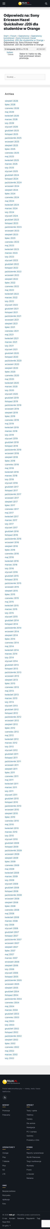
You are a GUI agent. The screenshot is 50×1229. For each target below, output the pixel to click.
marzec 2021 (11, 342)
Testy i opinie (32, 1111)
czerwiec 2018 (12, 464)
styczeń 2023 (11, 260)
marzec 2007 (11, 958)
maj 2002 (9, 1051)
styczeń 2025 (11, 171)
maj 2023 (9, 245)
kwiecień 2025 (12, 160)
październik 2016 (13, 539)
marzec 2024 (11, 208)
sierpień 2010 (11, 813)
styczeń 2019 (11, 438)
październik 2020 (13, 360)
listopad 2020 (11, 357)
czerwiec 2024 (12, 197)
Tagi (38, 1218)
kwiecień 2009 (12, 873)
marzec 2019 (11, 431)
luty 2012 (9, 746)
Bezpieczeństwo (8, 1191)
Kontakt (12, 1218)
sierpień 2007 (11, 947)
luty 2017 (9, 524)
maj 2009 (9, 869)
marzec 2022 (11, 297)
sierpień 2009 (11, 858)
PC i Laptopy (32, 1132)
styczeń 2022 (11, 305)
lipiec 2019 (10, 416)
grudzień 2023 (12, 219)
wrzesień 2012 (12, 720)
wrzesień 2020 (12, 364)
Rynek (30, 1147)
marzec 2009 (11, 876)
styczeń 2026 (11, 127)
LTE (3, 1174)
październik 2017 (13, 494)
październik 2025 (13, 138)
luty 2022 (9, 301)
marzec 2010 (11, 832)
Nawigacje (31, 1127)
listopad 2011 (11, 757)
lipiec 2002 (10, 1043)
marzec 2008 (11, 921)
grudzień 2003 (12, 1014)
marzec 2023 (11, 253)
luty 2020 (9, 390)
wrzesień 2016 (12, 542)
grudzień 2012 (12, 709)
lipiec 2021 (10, 327)
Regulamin (30, 1218)
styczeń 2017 (11, 527)
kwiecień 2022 (12, 294)
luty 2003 (9, 1025)
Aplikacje (6, 1199)
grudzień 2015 (12, 576)
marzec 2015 (11, 609)
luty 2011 (9, 791)
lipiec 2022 (10, 282)
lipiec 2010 (10, 817)
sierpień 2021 (11, 323)
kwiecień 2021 (12, 338)
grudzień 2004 (12, 991)
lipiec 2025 (10, 149)
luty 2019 (9, 435)
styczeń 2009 (11, 884)
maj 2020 (9, 379)
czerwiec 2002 (12, 1047)
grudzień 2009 (12, 843)
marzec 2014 (11, 654)
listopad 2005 (11, 976)
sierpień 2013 (11, 680)
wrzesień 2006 (12, 962)
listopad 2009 (11, 846)
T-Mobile (5, 1161)
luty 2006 (9, 969)
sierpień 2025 (11, 145)
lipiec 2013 (10, 683)
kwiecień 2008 (12, 917)
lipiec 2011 (10, 772)
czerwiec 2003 (12, 1017)
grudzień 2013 (12, 665)
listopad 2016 (11, 535)
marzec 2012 (11, 743)
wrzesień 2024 (12, 186)
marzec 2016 (11, 564)
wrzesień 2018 (12, 453)
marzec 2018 (11, 475)
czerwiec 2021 (12, 331)
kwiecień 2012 (12, 739)
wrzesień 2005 (12, 984)
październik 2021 (13, 316)
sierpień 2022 (11, 279)
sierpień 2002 (11, 1039)
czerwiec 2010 (12, 821)
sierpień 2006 (11, 965)
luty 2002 (9, 1058)
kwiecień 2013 (12, 694)
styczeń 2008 (11, 928)
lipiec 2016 (10, 550)
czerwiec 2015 (12, 598)
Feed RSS (6, 1222)
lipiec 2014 (10, 639)
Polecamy (6, 1115)
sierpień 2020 (11, 368)
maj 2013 (9, 691)
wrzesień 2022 (12, 275)
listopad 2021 (11, 312)
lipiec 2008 (10, 906)
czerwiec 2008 (12, 910)
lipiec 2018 (10, 461)
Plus (4, 1166)
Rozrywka (6, 1195)
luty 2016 (9, 568)
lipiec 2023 (10, 238)
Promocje (6, 1111)
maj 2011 (9, 780)
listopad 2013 (11, 668)
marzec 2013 (11, 698)
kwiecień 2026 (12, 115)
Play (4, 1157)
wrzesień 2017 (12, 498)
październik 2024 (13, 182)
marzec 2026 (11, 119)
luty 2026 (9, 123)
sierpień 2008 (11, 902)
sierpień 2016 (11, 546)
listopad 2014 (11, 624)
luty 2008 (9, 924)
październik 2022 (13, 271)
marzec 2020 (11, 386)
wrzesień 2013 (12, 676)
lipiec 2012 (10, 728)
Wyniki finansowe (33, 1157)
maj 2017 (9, 513)
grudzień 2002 (12, 1028)
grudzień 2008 (12, 887)
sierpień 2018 (11, 457)
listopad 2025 (11, 134)
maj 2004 (9, 1006)
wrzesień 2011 (12, 765)
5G (3, 1170)
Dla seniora (31, 1123)
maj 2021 (9, 334)
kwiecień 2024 (12, 205)
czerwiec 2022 (12, 286)
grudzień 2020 (12, 353)
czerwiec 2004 (12, 1002)
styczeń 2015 (11, 616)
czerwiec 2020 (12, 375)
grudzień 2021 (12, 308)
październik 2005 (13, 980)
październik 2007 (13, 939)
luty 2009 (9, 880)
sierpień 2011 (11, 769)
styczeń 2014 (11, 661)
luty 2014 (9, 657)
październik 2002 (13, 1036)
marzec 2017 (11, 520)
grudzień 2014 (12, 620)
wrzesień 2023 (12, 230)
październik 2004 (13, 999)
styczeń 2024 (11, 216)
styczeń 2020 (11, 394)
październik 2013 (13, 672)
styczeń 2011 (11, 795)
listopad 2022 (11, 268)
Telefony (30, 1115)
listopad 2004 (11, 995)
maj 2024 (9, 201)
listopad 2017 (11, 490)
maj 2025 (9, 156)
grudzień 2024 (12, 175)
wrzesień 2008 (12, 898)
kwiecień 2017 (12, 516)
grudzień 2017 (12, 487)
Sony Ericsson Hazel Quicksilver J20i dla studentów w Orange (23, 39)
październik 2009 (13, 850)
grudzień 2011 (11, 754)
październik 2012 (13, 717)
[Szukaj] (46, 3)
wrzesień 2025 (12, 141)
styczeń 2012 (11, 750)
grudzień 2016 (12, 531)
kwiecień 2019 (12, 427)
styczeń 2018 (11, 483)
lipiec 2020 (10, 371)
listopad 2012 (11, 713)
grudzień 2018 (12, 442)
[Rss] (4, 1097)
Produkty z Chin (33, 1140)
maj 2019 (9, 423)
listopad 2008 (11, 891)
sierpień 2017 (11, 501)
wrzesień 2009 (12, 854)
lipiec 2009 (10, 861)
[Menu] (4, 3)
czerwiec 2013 (12, 687)
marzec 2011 (11, 787)
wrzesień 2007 (12, 943)
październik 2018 (13, 449)
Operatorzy (23, 36)
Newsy (5, 1105)
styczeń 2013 (11, 705)
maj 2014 (9, 646)
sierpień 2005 (11, 988)
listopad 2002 (11, 1032)
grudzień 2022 (12, 264)
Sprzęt (30, 1105)
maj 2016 (9, 557)
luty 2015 (9, 613)
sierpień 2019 (11, 412)
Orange (5, 1153)
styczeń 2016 (11, 572)
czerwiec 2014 (12, 642)
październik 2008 (13, 895)
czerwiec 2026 (12, 108)
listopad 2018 (11, 446)
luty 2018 (9, 479)
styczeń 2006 (11, 973)
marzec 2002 (11, 1054)
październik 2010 (13, 806)
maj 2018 (9, 468)
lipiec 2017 (10, 505)
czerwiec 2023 (12, 242)
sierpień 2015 (11, 590)
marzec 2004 (11, 1010)
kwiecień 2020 (12, 383)
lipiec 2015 (10, 594)
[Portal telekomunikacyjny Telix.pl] (25, 3)
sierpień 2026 (11, 101)
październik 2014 (13, 628)
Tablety (30, 1119)
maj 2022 (9, 290)
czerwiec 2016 (12, 553)
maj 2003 (9, 1021)
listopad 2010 (11, 802)
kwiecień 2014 (12, 650)
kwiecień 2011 (11, 783)
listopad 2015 (11, 579)
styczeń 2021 (11, 349)
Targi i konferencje (34, 1161)
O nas (4, 1218)
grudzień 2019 (12, 398)
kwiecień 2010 (12, 828)
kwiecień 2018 (12, 472)
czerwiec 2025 (12, 153)
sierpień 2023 (11, 234)
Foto (4, 1204)
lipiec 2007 (10, 950)
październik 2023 (13, 227)
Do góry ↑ (6, 1226)
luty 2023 (9, 257)
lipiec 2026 (10, 104)
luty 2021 (9, 346)
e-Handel (30, 1174)
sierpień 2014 (11, 635)
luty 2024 (9, 212)
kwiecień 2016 (12, 561)
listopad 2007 (11, 936)
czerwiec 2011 (11, 776)
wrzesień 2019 (12, 409)
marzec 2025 (11, 164)
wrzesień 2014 (12, 631)
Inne (4, 1185)
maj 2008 (9, 913)
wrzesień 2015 (12, 587)
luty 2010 (9, 835)
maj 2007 (9, 954)
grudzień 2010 (12, 798)
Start (6, 36)
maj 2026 (9, 112)
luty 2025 (9, 167)
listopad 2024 (11, 179)
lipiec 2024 (10, 193)
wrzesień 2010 (12, 809)
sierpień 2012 (11, 724)
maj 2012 (9, 735)
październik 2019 (13, 405)
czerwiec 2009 (12, 865)
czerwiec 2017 (12, 509)
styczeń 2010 (11, 839)
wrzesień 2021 (12, 320)
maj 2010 (9, 824)
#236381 (41, 49)
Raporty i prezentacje (35, 1153)
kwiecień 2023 (12, 249)
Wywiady (30, 1166)
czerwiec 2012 (12, 732)
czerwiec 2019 (12, 420)
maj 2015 (9, 602)
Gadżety (30, 1136)
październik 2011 (13, 761)
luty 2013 (9, 702)
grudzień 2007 (12, 932)
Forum (13, 36)
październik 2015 (13, 583)
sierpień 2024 (11, 190)
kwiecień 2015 (12, 605)
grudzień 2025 (12, 130)
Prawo (29, 1170)
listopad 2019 (11, 401)
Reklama (30, 1178)
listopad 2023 (11, 223)
